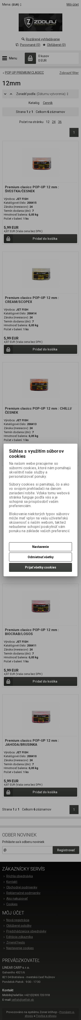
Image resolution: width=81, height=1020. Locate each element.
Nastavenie (40, 547)
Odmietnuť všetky (41, 557)
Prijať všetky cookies (40, 567)
